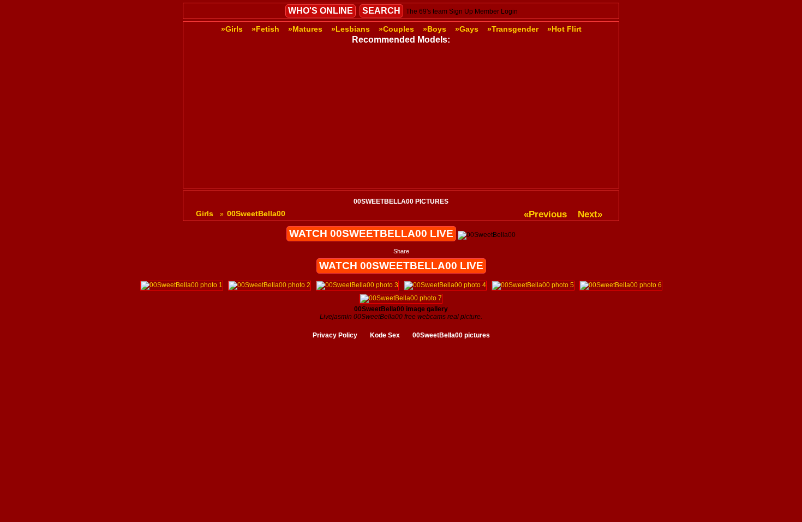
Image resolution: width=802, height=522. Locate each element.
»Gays (466, 29)
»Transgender (512, 29)
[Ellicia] (445, 112)
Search (381, 10)
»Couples (396, 29)
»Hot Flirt (564, 29)
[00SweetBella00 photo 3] (357, 285)
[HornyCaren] (445, 181)
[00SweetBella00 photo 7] (401, 298)
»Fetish (265, 29)
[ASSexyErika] (356, 181)
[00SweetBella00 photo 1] (182, 285)
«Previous (545, 214)
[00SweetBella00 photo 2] (269, 285)
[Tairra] (267, 112)
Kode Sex (385, 335)
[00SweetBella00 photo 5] (533, 285)
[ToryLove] (535, 112)
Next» (590, 214)
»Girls (232, 29)
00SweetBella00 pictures (451, 335)
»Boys (434, 29)
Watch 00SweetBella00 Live (371, 233)
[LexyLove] (535, 181)
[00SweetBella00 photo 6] (621, 285)
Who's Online (320, 10)
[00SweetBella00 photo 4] (445, 285)
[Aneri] (267, 181)
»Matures (305, 29)
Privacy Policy (335, 335)
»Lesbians (350, 29)
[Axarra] (356, 112)
